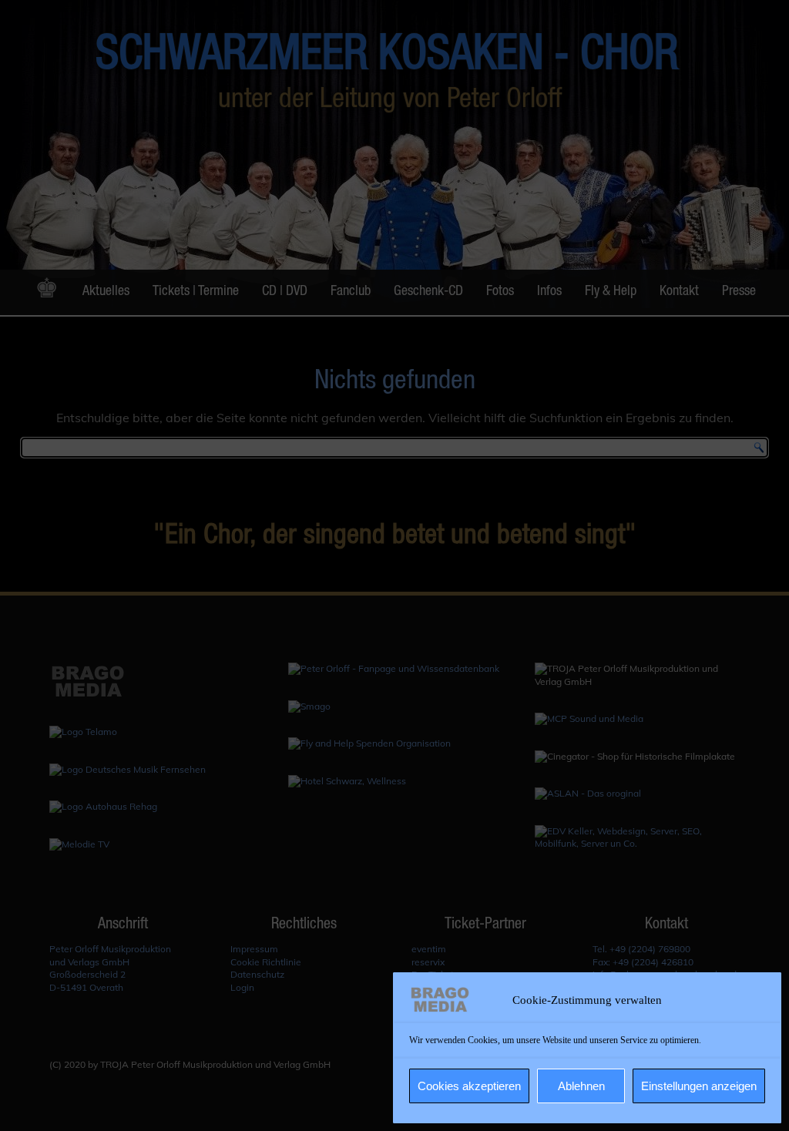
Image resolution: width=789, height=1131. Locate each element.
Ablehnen (581, 1085)
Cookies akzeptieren (469, 1085)
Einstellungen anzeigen (699, 1085)
